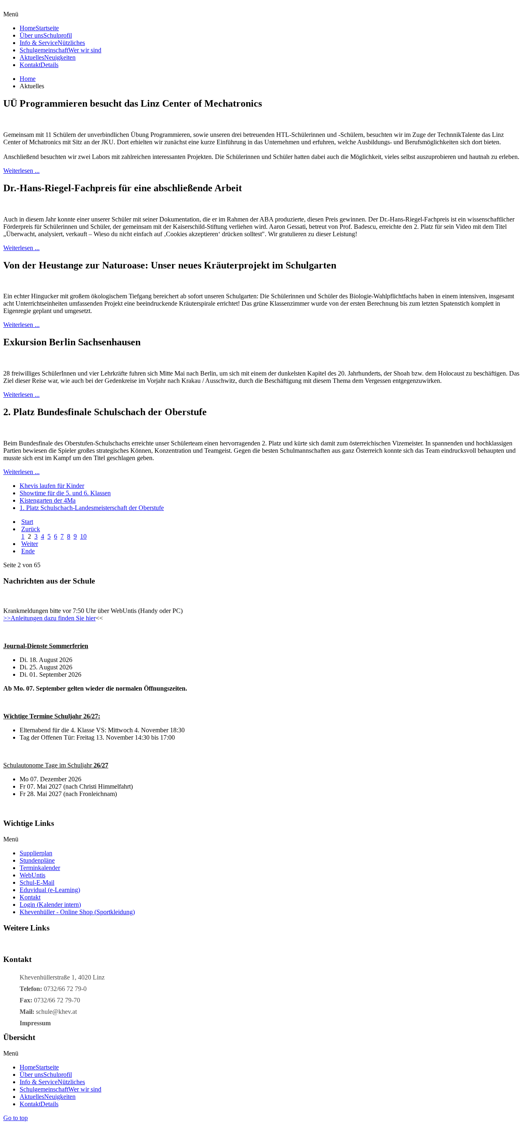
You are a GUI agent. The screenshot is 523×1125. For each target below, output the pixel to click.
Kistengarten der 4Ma (48, 500)
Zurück (30, 529)
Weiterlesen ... (21, 170)
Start (27, 521)
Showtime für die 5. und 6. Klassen (65, 493)
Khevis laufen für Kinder (52, 485)
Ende (28, 551)
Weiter (29, 543)
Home (28, 78)
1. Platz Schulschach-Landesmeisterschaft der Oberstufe (92, 507)
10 (83, 536)
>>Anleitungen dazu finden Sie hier (49, 618)
